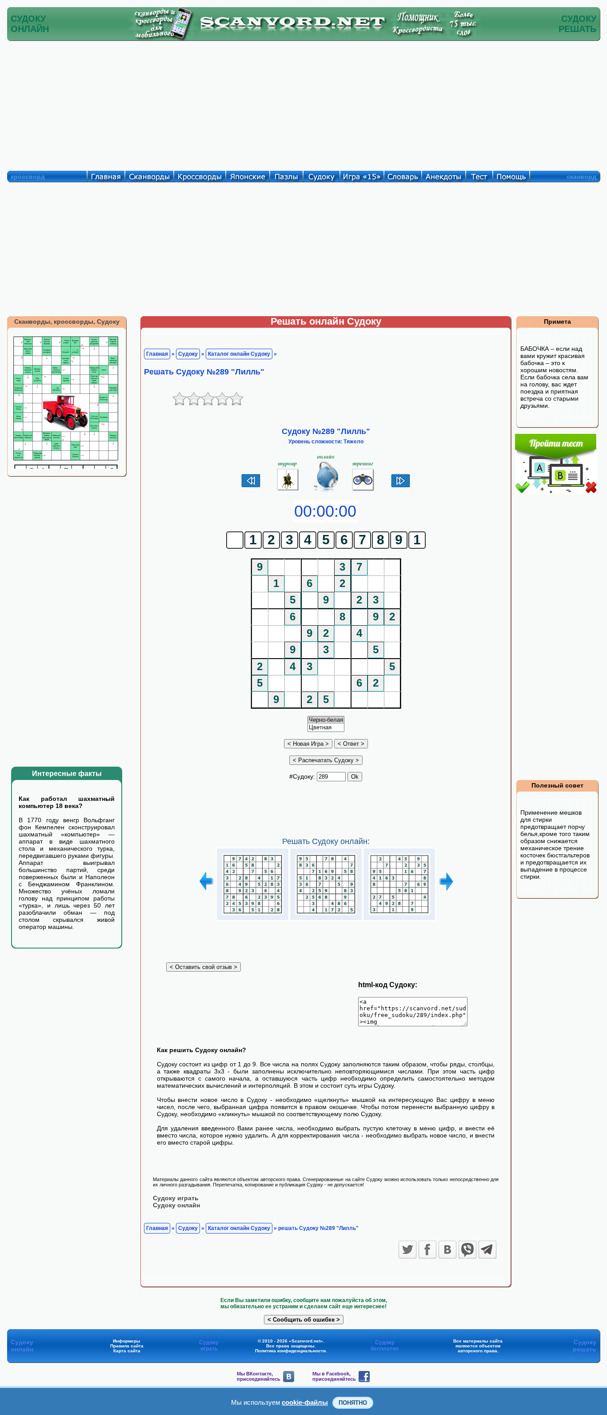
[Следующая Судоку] (400, 486)
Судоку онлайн (176, 1205)
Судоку (188, 354)
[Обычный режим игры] (326, 490)
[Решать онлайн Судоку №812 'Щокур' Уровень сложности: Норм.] (326, 915)
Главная (157, 354)
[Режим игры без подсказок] (288, 490)
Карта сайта (126, 1350)
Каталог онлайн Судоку (239, 354)
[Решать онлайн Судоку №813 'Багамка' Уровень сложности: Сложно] (399, 915)
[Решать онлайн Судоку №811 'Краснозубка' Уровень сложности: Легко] (253, 915)
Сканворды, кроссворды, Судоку (67, 321)
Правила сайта (127, 1345)
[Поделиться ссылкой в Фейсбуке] (427, 1249)
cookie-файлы (305, 1402)
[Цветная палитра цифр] (326, 728)
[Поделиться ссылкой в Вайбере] (467, 1249)
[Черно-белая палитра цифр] (326, 720)
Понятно (353, 1402)
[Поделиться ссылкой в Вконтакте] (447, 1249)
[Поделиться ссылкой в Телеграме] (487, 1249)
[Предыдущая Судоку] (251, 486)
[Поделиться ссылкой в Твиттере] (407, 1249)
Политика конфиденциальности (290, 1350)
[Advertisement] (303, 103)
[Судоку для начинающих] (363, 490)
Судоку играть (176, 1198)
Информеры (126, 1341)
